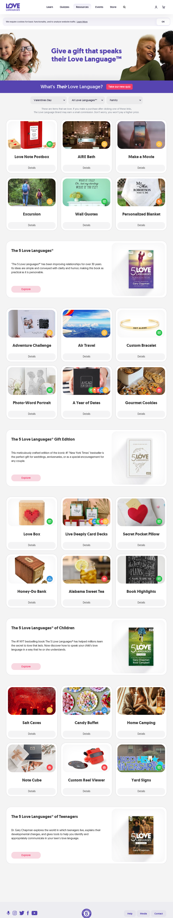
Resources (82, 7)
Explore (26, 289)
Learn (49, 7)
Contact (158, 913)
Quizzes (64, 7)
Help (129, 913)
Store (113, 7)
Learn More (82, 21)
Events (99, 7)
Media (143, 913)
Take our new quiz (119, 86)
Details (32, 168)
